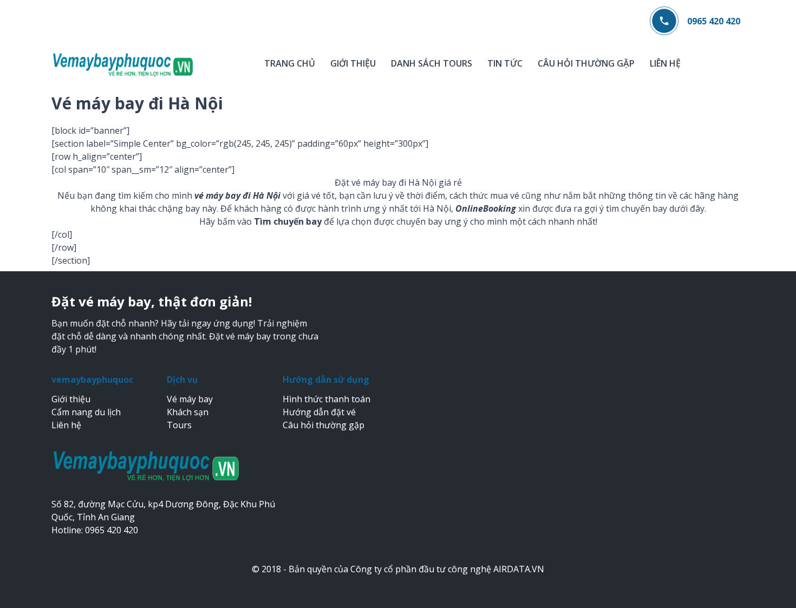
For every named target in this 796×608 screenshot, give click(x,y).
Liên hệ (665, 63)
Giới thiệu (353, 63)
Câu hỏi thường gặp (586, 63)
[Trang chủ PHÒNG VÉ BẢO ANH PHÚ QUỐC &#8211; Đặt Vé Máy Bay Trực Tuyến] (123, 64)
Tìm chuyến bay (288, 221)
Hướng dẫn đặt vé (319, 412)
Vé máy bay (190, 399)
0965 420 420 (713, 21)
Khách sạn (187, 412)
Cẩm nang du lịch (86, 412)
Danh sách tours (431, 63)
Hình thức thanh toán (326, 399)
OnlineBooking (485, 208)
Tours (179, 425)
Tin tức (505, 63)
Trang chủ (289, 63)
